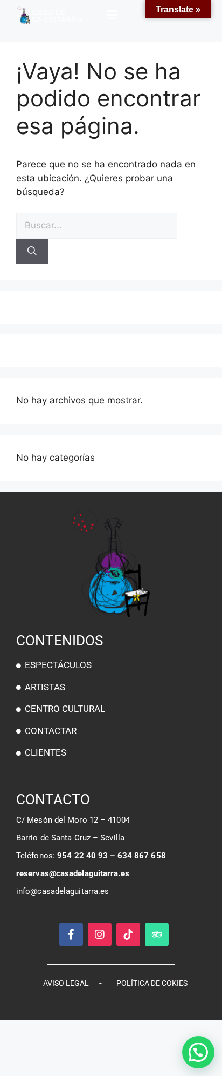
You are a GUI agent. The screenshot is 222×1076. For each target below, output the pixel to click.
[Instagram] (100, 934)
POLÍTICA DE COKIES (152, 983)
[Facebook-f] (71, 934)
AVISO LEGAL (66, 983)
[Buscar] (32, 252)
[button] (110, 15)
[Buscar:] (96, 225)
